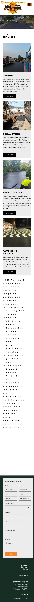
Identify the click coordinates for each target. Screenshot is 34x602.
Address (8, 512)
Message (8, 539)
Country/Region (10, 503)
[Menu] (29, 4)
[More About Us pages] (27, 564)
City (6, 521)
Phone (21, 494)
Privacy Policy (23, 575)
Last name (22, 486)
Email (7, 494)
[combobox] (18, 507)
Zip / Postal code (10, 530)
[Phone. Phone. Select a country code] (22, 498)
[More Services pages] (27, 566)
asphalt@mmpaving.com (20, 582)
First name (8, 486)
